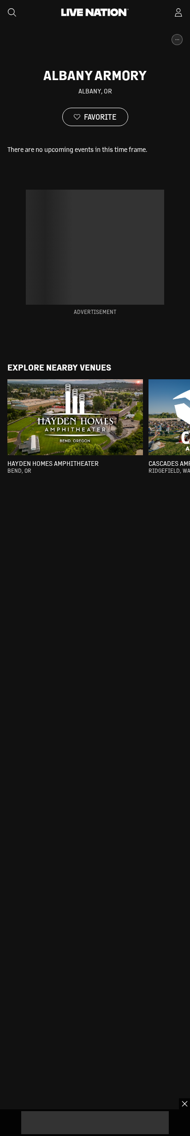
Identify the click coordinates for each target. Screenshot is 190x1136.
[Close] (184, 1103)
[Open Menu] (178, 12)
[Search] (12, 12)
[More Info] (177, 39)
